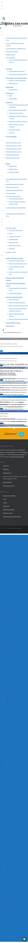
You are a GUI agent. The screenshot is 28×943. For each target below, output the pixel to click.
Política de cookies (8, 513)
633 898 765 (6, 469)
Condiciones (6, 506)
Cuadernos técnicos (13, 850)
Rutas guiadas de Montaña (12, 572)
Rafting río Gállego (15, 702)
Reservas (6, 854)
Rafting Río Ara (14, 696)
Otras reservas (11, 939)
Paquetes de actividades (9, 495)
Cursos (5, 499)
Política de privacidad (8, 509)
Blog (4, 767)
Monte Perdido (14, 613)
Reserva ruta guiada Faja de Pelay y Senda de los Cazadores (18, 919)
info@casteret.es (7, 473)
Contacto (6, 764)
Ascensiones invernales (14, 557)
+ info (21, 434)
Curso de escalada (12, 657)
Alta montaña (11, 601)
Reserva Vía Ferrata (16, 903)
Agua (5, 691)
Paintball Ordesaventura (17, 897)
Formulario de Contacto (8, 485)
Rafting (8, 694)
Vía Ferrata (10, 574)
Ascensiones (10, 607)
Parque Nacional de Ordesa (17, 456)
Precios (5, 502)
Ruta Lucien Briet (15, 598)
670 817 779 (6, 465)
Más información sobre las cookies (12, 516)
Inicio (13, 536)
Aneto (11, 610)
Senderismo (10, 617)
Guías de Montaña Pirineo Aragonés (14, 528)
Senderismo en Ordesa (16, 836)
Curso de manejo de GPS (15, 719)
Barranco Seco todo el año (15, 688)
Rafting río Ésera (15, 699)
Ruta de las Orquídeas (17, 650)
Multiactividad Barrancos (15, 684)
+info (1, 351)
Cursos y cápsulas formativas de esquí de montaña (17, 740)
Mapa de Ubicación (7, 482)
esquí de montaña (10, 452)
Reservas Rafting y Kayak (15, 936)
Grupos (5, 752)
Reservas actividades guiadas (17, 901)
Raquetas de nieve (12, 560)
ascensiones (21, 454)
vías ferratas (14, 454)
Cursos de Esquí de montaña (16, 731)
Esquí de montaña (12, 563)
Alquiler (5, 761)
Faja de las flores (15, 604)
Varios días (13, 654)
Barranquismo (8, 661)
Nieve (5, 539)
